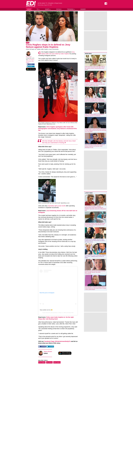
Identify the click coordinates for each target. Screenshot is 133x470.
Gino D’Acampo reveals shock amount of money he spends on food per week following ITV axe (95, 146)
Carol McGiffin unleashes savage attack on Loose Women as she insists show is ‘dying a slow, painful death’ (95, 288)
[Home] (31, 4)
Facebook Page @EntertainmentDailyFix (57, 341)
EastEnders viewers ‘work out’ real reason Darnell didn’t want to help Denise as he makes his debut (95, 225)
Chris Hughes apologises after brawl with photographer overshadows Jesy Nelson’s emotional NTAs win (57, 128)
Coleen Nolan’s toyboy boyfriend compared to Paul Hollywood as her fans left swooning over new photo (95, 130)
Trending (71, 9)
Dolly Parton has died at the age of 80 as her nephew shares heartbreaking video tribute (95, 68)
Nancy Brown (29, 56)
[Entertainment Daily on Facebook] (106, 3)
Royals (58, 9)
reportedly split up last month (56, 206)
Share (30, 64)
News (29, 9)
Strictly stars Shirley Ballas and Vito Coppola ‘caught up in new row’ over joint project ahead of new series (95, 84)
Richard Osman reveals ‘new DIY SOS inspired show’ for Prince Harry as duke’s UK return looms (95, 241)
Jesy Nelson (28, 61)
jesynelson (54, 312)
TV (38, 9)
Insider (83, 9)
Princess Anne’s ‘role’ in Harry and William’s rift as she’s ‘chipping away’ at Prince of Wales (95, 256)
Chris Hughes (31, 59)
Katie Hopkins (57, 362)
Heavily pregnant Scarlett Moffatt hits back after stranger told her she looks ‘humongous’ (95, 272)
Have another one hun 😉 (46, 309)
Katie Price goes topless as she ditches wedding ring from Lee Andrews (94, 115)
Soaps (48, 9)
